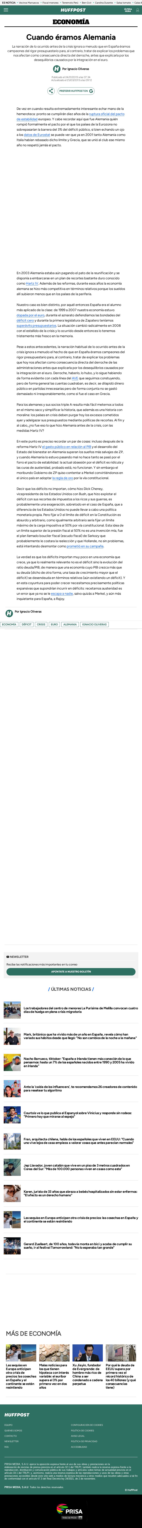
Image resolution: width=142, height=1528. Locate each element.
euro (54, 624)
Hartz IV (32, 283)
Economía (71, 22)
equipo (8, 1425)
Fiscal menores (50, 2)
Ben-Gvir (86, 2)
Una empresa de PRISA (71, 1508)
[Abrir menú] (6, 10)
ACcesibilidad (79, 1447)
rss (6, 1447)
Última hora (128, 10)
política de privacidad (84, 1441)
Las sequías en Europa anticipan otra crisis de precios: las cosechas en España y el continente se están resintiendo (81, 1220)
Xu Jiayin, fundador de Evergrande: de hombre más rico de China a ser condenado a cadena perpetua (87, 1374)
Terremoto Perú (70, 2)
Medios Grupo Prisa (71, 1517)
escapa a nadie (62, 594)
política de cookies (82, 1430)
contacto (10, 1436)
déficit (26, 624)
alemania (70, 624)
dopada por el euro (30, 315)
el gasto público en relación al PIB (66, 447)
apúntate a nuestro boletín (71, 971)
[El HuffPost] (73, 10)
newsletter (11, 1441)
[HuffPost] (17, 1414)
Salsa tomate (123, 2)
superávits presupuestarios (36, 326)
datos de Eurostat (37, 135)
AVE (75, 378)
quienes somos (13, 1430)
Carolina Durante (104, 2)
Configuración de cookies (87, 1425)
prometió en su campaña (85, 546)
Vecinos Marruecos (29, 2)
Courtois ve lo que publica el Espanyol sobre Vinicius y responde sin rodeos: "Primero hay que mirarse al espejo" (78, 1115)
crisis (41, 624)
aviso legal (77, 1436)
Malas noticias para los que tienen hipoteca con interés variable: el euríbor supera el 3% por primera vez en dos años (54, 1376)
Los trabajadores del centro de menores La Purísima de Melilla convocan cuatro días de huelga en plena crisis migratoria (81, 1010)
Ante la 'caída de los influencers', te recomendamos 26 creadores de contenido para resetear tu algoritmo (80, 1089)
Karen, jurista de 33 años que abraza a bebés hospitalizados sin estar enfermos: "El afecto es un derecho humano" (80, 1193)
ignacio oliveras (94, 624)
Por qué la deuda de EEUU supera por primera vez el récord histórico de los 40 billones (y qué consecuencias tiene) (121, 1376)
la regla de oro (62, 478)
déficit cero (25, 320)
